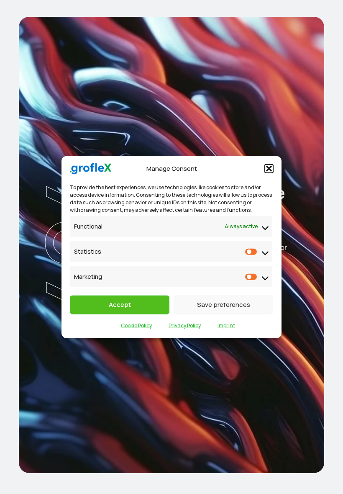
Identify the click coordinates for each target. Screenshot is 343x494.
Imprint (226, 325)
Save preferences (223, 304)
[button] (269, 169)
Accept (120, 304)
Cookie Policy (136, 325)
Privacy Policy (185, 325)
